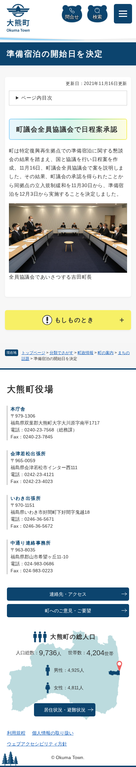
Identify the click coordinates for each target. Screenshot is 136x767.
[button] (68, 320)
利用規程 (16, 733)
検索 (97, 17)
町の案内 (106, 352)
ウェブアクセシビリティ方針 (37, 744)
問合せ (72, 17)
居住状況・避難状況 (64, 709)
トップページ (33, 352)
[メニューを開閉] (123, 13)
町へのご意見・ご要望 (68, 610)
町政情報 (85, 352)
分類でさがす (61, 352)
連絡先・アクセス (68, 594)
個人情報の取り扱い (53, 733)
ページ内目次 (36, 98)
